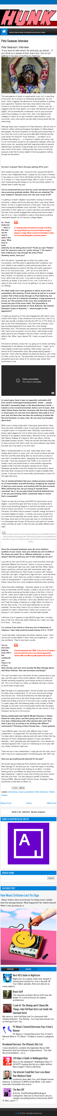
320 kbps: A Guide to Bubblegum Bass (30, 1058)
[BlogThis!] (15, 787)
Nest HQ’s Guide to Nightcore (26, 975)
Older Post (51, 803)
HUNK (17, 1113)
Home (29, 803)
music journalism (26, 792)
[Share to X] (18, 787)
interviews (12, 792)
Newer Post (6, 803)
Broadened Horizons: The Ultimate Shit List (22, 1044)
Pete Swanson (41, 792)
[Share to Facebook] (21, 787)
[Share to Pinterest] (23, 787)
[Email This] (13, 787)
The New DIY (18, 1089)
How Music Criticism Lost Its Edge (20, 895)
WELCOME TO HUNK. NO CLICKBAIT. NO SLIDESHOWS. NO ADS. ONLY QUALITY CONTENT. (27, 32)
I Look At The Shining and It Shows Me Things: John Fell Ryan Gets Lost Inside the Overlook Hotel (32, 1009)
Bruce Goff (18, 991)
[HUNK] (4, 31)
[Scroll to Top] (53, 1112)
